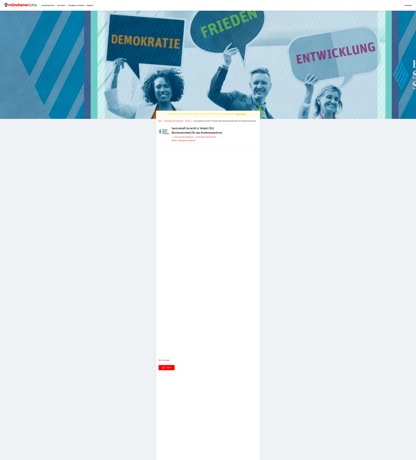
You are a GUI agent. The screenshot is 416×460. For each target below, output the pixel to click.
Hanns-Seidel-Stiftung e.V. (184, 137)
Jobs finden (61, 5)
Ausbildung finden (48, 5)
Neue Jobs (241, 114)
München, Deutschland (207, 137)
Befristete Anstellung (187, 140)
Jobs (160, 121)
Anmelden (408, 5)
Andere (188, 121)
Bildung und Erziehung (173, 121)
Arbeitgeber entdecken (76, 5)
